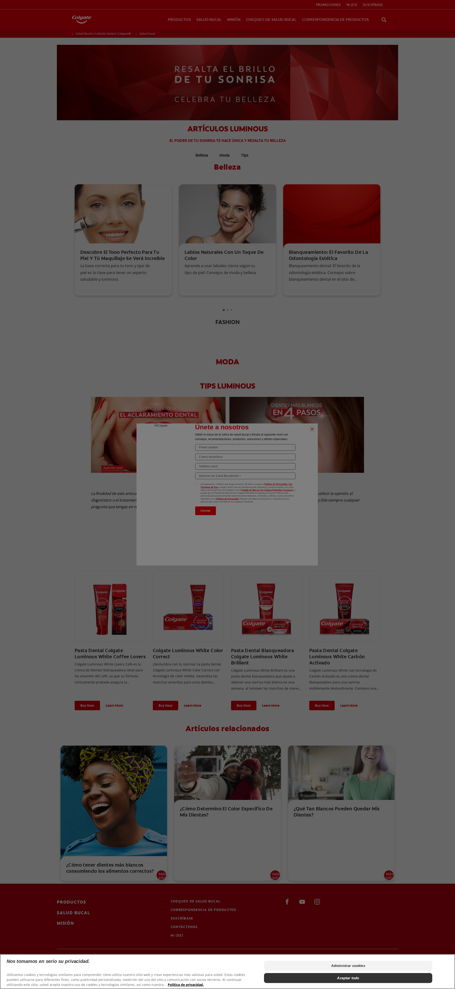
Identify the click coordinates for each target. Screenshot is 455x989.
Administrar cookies (348, 966)
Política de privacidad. (186, 984)
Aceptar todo (348, 978)
